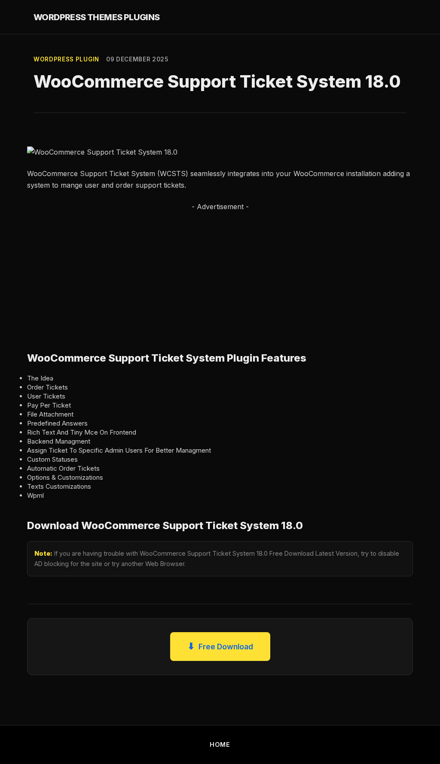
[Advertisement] (220, 272)
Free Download (220, 646)
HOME (220, 744)
